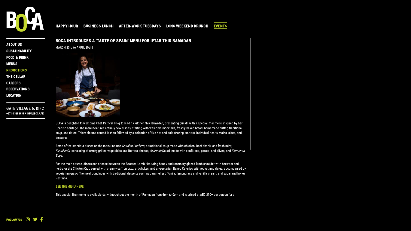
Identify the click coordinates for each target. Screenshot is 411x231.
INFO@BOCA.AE (35, 113)
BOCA (25, 19)
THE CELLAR (15, 76)
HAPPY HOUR (67, 25)
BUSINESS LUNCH (98, 25)
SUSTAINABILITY (19, 51)
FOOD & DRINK (17, 57)
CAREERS (13, 83)
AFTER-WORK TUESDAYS (140, 25)
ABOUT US (14, 44)
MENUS (12, 63)
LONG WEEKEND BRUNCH (187, 25)
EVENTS (220, 25)
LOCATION (13, 95)
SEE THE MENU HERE (70, 186)
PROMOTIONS (16, 70)
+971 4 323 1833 (15, 113)
